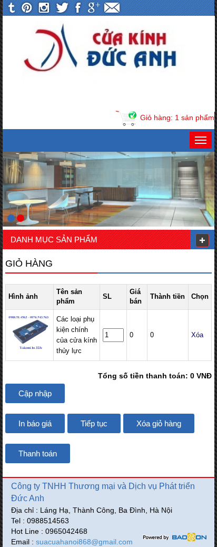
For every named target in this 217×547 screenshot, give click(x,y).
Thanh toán (37, 453)
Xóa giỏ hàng (158, 423)
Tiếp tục (94, 423)
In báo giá (35, 423)
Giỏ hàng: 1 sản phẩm (177, 117)
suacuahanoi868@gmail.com (84, 542)
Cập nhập (35, 393)
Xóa (197, 335)
